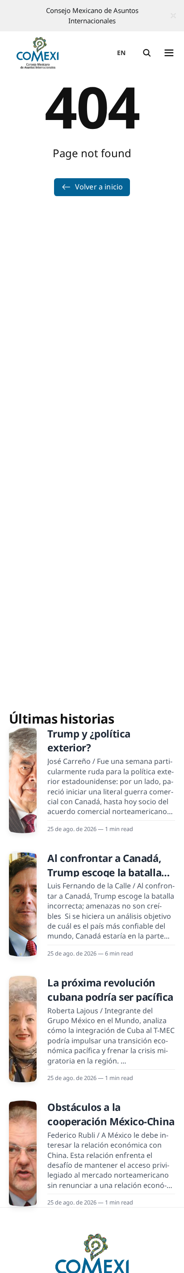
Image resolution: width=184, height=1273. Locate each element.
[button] (147, 53)
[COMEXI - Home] (37, 53)
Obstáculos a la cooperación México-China (110, 1114)
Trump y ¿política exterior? (88, 740)
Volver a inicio (99, 187)
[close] (173, 16)
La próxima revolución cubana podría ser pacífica (110, 989)
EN (121, 52)
